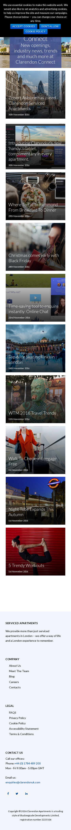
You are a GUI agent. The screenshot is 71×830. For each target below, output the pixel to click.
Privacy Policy (17, 718)
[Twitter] (16, 793)
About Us (15, 665)
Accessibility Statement (24, 728)
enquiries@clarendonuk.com (23, 782)
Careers (14, 682)
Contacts (15, 687)
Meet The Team (19, 671)
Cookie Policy (17, 723)
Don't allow (50, 26)
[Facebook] (8, 793)
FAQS (12, 712)
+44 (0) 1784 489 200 (27, 763)
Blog (12, 676)
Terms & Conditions (21, 734)
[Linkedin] (26, 793)
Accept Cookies (23, 26)
